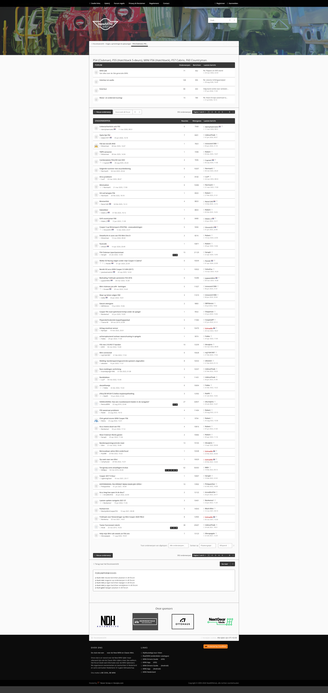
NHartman (105, 146)
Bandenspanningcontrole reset (112, 443)
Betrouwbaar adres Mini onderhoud (114, 451)
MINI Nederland (149, 672)
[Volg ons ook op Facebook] (225, 44)
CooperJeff (209, 320)
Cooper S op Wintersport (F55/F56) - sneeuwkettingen (121, 227)
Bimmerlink (104, 201)
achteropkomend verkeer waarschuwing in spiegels (120, 336)
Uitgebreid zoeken (234, 20)
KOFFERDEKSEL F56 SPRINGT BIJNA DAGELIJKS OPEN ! (121, 484)
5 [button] (222, 112)
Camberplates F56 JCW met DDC (112, 160)
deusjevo (208, 344)
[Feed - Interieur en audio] (176, 80)
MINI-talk (103, 71)
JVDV (103, 347)
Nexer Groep (105, 683)
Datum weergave (106, 304)
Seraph (103, 255)
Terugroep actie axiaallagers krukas (114, 468)
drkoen (103, 247)
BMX (207, 467)
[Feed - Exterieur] (176, 89)
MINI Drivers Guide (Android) (155, 665)
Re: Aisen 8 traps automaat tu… (215, 97)
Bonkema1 (105, 314)
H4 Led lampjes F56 (107, 193)
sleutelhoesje (105, 385)
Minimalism (104, 185)
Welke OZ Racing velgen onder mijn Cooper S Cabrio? (121, 261)
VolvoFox (208, 269)
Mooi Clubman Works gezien (111, 435)
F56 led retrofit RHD (107, 144)
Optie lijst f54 (105, 135)
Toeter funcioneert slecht (110, 525)
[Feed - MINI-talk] (176, 71)
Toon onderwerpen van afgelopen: (154, 545)
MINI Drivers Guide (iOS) (154, 659)
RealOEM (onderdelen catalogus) (156, 656)
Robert (208, 152)
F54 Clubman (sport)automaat (112, 252)
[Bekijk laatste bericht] (222, 127)
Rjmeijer (104, 330)
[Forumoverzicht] (105, 24)
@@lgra (104, 470)
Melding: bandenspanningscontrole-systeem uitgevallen (122, 361)
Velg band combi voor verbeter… (216, 89)
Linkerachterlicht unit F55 (110, 127)
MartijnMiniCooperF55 (109, 511)
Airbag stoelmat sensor (109, 328)
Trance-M (104, 322)
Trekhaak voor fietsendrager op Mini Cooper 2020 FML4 (122, 517)
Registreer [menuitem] (221, 3)
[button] (233, 112)
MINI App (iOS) (150, 662)
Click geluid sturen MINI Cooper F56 (114, 418)
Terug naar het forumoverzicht (107, 564)
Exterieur (103, 89)
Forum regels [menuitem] (119, 3)
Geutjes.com (118, 683)
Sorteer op (194, 545)
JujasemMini (105, 281)
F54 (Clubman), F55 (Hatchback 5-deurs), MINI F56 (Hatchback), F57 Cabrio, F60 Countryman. (150, 60)
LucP (103, 179)
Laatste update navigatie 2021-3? (113, 501)
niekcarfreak (210, 135)
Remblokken (105, 377)
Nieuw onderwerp (103, 112)
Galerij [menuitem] (107, 3)
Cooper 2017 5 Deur (107, 476)
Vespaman (209, 311)
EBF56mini (105, 306)
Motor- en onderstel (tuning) (111, 98)
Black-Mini (209, 508)
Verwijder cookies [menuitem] (209, 638)
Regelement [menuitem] (154, 3)
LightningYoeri (106, 478)
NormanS (104, 171)
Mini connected (106, 353)
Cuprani (106, 163)
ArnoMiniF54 (108, 495)
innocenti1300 (211, 143)
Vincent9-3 (107, 230)
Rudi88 (103, 453)
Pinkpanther (105, 486)
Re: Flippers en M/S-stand (213, 70)
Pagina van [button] (198, 112)
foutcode (103, 244)
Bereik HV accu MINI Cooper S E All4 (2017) (117, 269)
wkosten (104, 363)
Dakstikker (104, 210)
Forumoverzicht (100, 638)
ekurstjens (209, 402)
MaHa (103, 421)
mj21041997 (105, 355)
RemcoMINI (105, 404)
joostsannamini (106, 272)
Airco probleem (106, 177)
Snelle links (95, 3)
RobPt (106, 396)
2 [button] (212, 112)
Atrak (103, 527)
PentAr (108, 263)
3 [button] (215, 112)
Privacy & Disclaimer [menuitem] (136, 3)
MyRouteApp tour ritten (152, 653)
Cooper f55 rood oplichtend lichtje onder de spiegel (120, 312)
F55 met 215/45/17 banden (110, 345)
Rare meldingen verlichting (110, 369)
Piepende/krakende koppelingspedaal (115, 320)
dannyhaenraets (107, 129)
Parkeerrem (104, 509)
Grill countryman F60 (108, 219)
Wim (103, 445)
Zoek (230, 20)
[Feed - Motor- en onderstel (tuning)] (176, 98)
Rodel (103, 413)
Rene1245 (105, 204)
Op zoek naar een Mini (109, 459)
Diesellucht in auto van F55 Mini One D (115, 236)
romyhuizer (105, 462)
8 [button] (229, 112)
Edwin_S (104, 213)
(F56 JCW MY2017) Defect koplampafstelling (117, 394)
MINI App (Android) (152, 669)
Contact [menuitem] (166, 3)
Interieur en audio (107, 80)
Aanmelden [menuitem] (233, 3)
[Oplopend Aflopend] (225, 545)
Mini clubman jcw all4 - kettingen (113, 287)
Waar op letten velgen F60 (110, 295)
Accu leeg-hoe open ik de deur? (112, 492)
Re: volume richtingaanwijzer (214, 80)
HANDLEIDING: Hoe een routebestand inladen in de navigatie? (124, 402)
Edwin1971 (105, 138)
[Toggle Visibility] (232, 65)
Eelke (103, 298)
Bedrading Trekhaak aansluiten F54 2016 (116, 278)
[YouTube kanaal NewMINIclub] (230, 44)
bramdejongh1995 (108, 371)
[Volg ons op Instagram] (235, 44)
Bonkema (104, 519)
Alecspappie (105, 536)
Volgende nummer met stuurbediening (115, 169)
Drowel (106, 289)
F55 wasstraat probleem (109, 410)
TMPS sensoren (106, 152)
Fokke (103, 339)
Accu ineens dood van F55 (110, 427)
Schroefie (209, 328)
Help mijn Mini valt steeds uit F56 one (115, 534)
